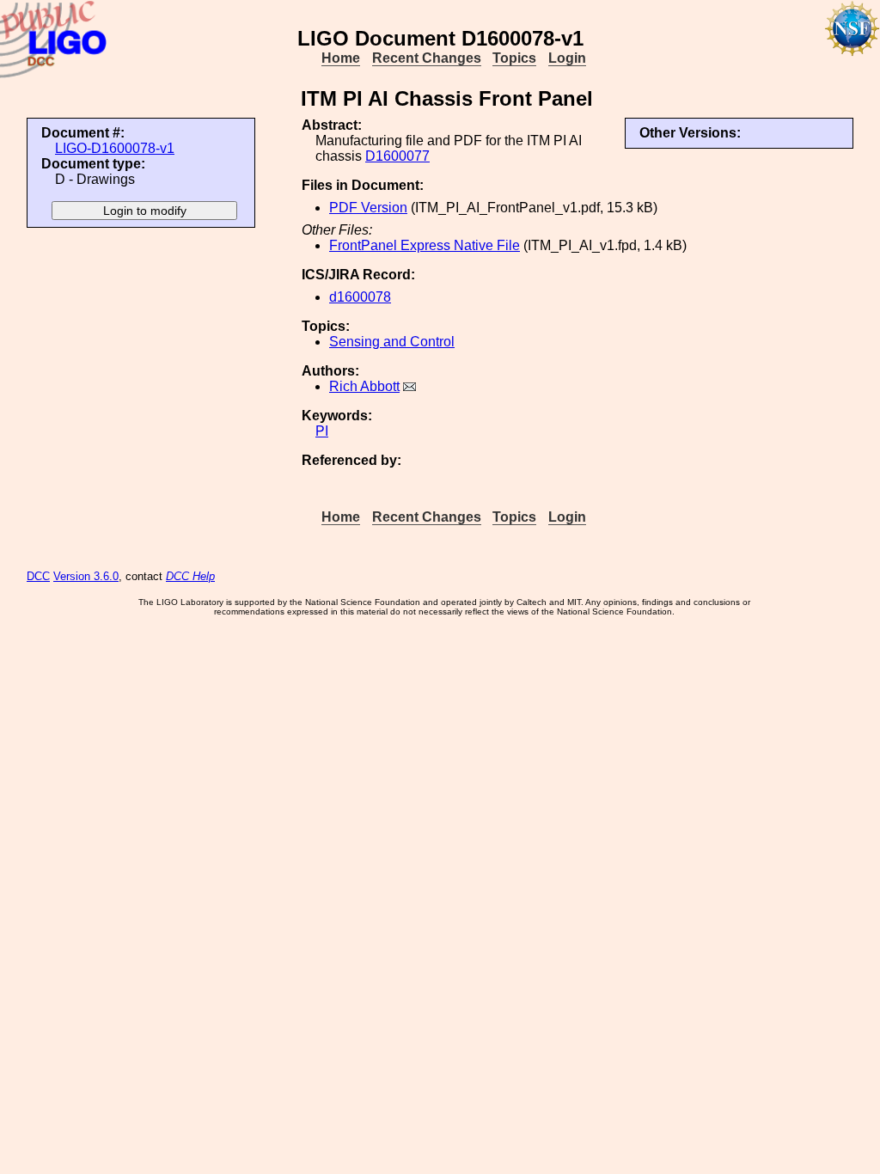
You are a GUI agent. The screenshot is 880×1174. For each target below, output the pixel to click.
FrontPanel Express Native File (424, 245)
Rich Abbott (364, 386)
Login (567, 58)
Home (340, 58)
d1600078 (360, 297)
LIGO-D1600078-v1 (114, 148)
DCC (38, 576)
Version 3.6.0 (86, 576)
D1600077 (397, 156)
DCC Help (190, 576)
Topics (514, 58)
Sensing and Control (392, 341)
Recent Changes (426, 58)
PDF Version (368, 207)
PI (321, 431)
